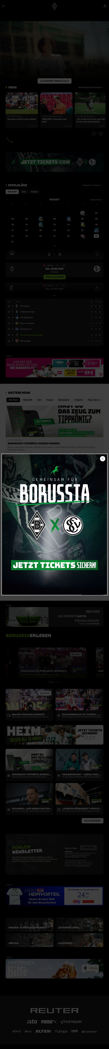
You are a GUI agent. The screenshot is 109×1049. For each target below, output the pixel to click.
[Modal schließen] (102, 458)
